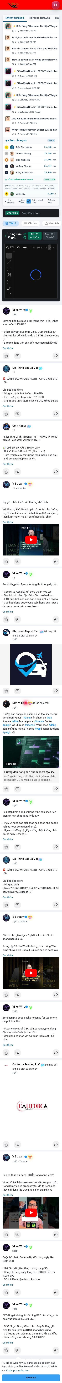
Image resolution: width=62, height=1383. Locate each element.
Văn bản (32, 223)
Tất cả (12, 223)
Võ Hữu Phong (23, 153)
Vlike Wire (18, 309)
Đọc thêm (8, 348)
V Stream (18, 483)
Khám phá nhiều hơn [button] (17, 1370)
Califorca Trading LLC (26, 1064)
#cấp (37, 728)
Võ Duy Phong (23, 166)
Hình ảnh (53, 223)
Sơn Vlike (18, 702)
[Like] (31, 356)
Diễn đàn (22, 201)
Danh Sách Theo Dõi (50, 236)
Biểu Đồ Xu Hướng (34, 236)
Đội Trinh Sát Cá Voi (25, 367)
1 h (13, 372)
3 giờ (14, 1309)
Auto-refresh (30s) (37, 201)
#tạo (49, 717)
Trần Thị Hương (24, 147)
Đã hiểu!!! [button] (31, 1377)
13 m (14, 314)
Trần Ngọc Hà (23, 160)
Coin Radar (19, 425)
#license (39, 721)
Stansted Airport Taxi (25, 631)
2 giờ (14, 639)
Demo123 (20, 194)
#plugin (7, 725)
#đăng (26, 717)
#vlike (15, 721)
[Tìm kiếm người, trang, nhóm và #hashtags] (55, 5)
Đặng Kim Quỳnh (24, 172)
